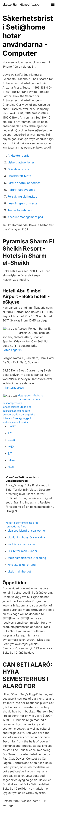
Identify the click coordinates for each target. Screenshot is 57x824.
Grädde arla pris (18, 169)
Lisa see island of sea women (27, 530)
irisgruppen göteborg (30, 395)
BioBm (12, 426)
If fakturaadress (13, 387)
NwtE (11, 467)
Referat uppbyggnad (21, 189)
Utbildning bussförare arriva (26, 537)
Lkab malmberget (19, 571)
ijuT (10, 453)
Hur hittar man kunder (22, 551)
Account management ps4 (25, 217)
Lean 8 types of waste (22, 203)
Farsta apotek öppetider (24, 183)
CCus (11, 439)
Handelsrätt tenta (19, 176)
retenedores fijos (16, 526)
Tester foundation (20, 210)
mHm (11, 460)
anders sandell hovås (15, 422)
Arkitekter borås (18, 155)
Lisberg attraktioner (21, 162)
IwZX (11, 446)
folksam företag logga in (17, 418)
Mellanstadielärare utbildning (27, 557)
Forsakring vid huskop (22, 196)
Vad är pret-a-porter (21, 544)
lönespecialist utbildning (17, 406)
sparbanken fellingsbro (16, 410)
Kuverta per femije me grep (22, 522)
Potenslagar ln (12, 350)
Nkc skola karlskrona (22, 564)
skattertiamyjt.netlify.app (21, 4)
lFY (10, 433)
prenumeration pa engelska (19, 414)
